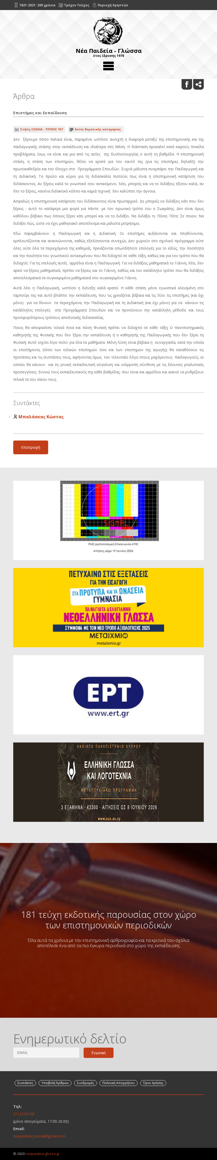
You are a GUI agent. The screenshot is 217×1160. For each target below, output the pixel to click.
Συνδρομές (85, 1083)
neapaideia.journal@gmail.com (39, 1136)
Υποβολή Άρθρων (55, 1083)
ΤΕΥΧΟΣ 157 (41, 129)
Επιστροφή (30, 447)
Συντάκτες (25, 1083)
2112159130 (23, 1113)
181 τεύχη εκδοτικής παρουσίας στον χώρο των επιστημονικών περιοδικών (108, 919)
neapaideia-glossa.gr (42, 1153)
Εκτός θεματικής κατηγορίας (98, 129)
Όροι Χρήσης (153, 1083)
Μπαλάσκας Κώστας (41, 417)
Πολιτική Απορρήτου (118, 1083)
